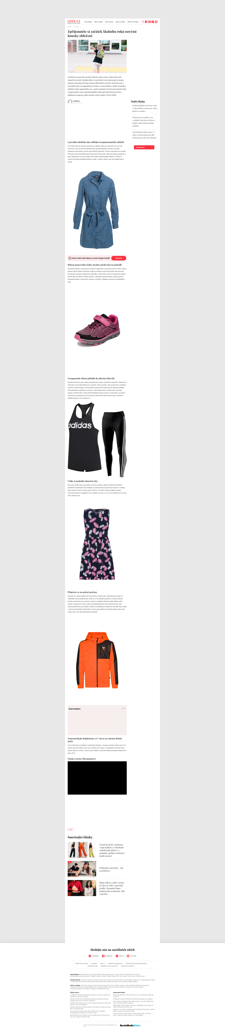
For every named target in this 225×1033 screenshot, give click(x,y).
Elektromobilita (133, 981)
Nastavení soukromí (127, 966)
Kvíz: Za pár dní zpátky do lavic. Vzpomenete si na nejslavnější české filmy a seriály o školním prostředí (133, 1002)
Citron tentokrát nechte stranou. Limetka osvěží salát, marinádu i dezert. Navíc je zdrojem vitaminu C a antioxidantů (132, 1014)
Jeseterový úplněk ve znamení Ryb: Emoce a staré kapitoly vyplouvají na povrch (133, 995)
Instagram (108, 956)
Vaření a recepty (132, 22)
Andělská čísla (128, 974)
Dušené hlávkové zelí (90, 987)
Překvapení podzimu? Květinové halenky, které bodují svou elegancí (133, 999)
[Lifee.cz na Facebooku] (146, 22)
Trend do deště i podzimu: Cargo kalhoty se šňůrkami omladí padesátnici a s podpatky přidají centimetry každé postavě (112, 850)
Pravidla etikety (84, 974)
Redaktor (76, 101)
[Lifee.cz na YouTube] (156, 22)
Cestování (137, 974)
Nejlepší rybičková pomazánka (139, 985)
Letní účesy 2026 (112, 981)
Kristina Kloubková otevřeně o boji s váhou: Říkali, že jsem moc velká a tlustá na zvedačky (144, 108)
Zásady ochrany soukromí (109, 966)
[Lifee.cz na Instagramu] (149, 22)
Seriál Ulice (136, 980)
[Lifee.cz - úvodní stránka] (74, 22)
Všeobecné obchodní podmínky (136, 963)
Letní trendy (131, 976)
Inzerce (102, 963)
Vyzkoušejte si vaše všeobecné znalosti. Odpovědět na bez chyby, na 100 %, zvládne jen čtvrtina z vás (133, 1006)
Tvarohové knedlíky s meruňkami (79, 988)
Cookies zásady (93, 966)
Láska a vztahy (120, 22)
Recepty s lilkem (103, 987)
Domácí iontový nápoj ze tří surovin (103, 985)
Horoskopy (88, 22)
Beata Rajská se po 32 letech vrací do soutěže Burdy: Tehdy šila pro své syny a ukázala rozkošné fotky (90, 1016)
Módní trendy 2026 (112, 976)
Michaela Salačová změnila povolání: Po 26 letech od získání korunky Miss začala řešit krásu (90, 1007)
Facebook (95, 956)
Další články (140, 147)
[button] (142, 21)
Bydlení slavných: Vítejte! (98, 976)
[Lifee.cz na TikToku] (153, 22)
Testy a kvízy (119, 974)
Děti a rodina (98, 22)
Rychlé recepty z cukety (122, 985)
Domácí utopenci (138, 987)
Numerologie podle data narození (80, 976)
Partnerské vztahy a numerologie (122, 980)
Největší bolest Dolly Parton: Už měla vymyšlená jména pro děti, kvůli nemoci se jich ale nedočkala (144, 135)
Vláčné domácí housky (76, 987)
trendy (70, 829)
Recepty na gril (140, 976)
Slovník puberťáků (95, 974)
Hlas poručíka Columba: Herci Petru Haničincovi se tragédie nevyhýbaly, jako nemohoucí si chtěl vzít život (87, 1012)
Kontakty (94, 963)
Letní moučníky (122, 981)
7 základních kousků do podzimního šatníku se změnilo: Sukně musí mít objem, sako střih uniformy (90, 995)
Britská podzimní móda (148, 980)
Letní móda (123, 976)
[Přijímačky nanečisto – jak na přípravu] (82, 876)
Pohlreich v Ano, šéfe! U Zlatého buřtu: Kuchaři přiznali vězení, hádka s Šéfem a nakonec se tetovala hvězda (134, 1010)
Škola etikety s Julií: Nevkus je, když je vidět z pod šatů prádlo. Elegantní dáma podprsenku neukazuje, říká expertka (112, 888)
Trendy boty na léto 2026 (78, 981)
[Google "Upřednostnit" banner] (97, 261)
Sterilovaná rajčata (86, 985)
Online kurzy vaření (81, 963)
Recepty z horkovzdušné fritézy (100, 988)
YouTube (133, 956)
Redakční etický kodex (115, 963)
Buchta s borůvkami (126, 987)
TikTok (121, 956)
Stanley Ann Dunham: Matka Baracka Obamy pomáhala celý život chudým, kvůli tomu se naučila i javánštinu (89, 999)
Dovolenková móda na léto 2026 (96, 981)
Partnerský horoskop (108, 974)
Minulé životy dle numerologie (102, 980)
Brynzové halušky (114, 987)
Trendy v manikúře (86, 980)
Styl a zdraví (109, 22)
